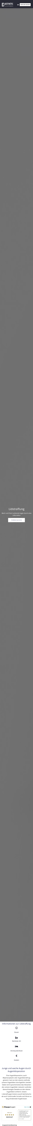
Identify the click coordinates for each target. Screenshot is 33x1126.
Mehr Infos (26, 1107)
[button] (18, 4)
